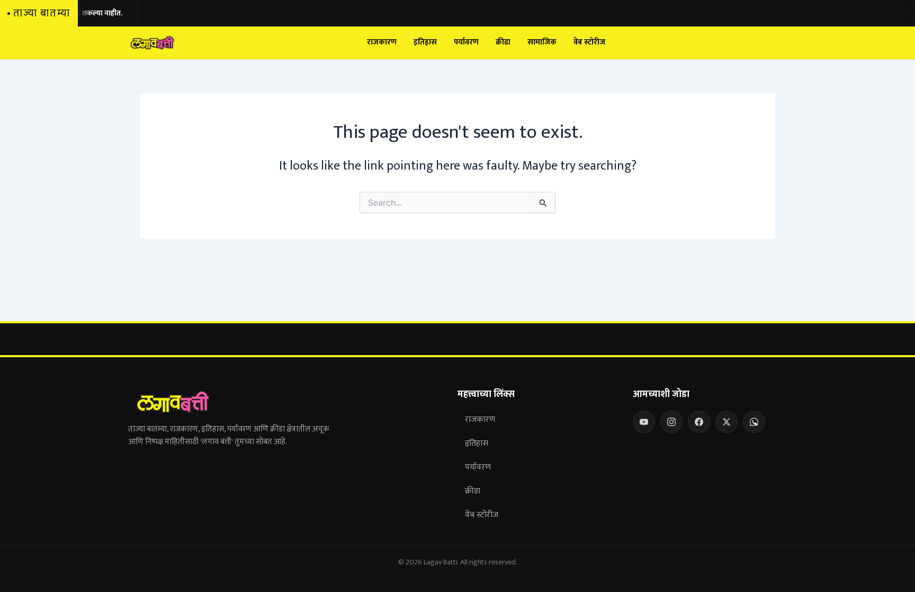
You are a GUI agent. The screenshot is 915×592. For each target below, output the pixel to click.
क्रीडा (503, 42)
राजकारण (382, 42)
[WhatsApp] (754, 422)
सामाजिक (542, 42)
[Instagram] (671, 422)
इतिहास (425, 42)
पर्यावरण (466, 42)
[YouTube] (644, 422)
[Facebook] (699, 422)
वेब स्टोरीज (589, 42)
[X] (726, 422)
